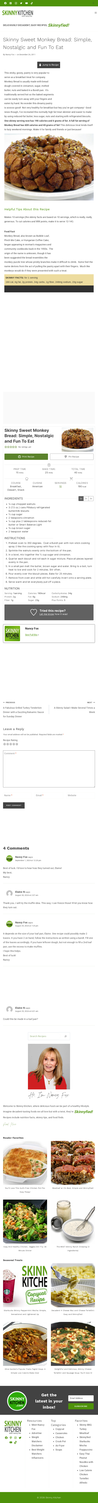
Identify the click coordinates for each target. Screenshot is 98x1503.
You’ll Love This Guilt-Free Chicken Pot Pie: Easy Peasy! (25, 1190)
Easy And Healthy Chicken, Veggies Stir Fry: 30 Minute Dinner (25, 1249)
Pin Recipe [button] (73, 456)
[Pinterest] (10, 3)
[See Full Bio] (38, 635)
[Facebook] (5, 3)
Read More (9, 1125)
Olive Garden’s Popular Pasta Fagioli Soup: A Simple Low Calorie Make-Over (25, 1371)
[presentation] (25, 1163)
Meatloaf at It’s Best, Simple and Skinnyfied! (73, 1188)
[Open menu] (95, 13)
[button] (5, 447)
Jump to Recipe (50, 64)
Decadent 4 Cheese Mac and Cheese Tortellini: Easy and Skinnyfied (73, 1312)
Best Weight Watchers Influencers (38, 1453)
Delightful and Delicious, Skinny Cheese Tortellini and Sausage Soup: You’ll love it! (73, 1371)
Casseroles (61, 1433)
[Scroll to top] (86, 1477)
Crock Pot (61, 1441)
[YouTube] (26, 3)
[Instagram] (16, 3)
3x (91, 498)
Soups (59, 1449)
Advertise (37, 1433)
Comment (10, 753)
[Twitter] (21, 3)
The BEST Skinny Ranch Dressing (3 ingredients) (73, 1249)
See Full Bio (31, 634)
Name (8, 795)
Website (72, 795)
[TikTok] (31, 3)
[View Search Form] (93, 3)
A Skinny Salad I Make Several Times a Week (74, 707)
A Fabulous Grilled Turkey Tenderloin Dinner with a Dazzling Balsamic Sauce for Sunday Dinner (23, 709)
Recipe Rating (10, 740)
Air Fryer (60, 1445)
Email (40, 795)
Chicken (60, 1437)
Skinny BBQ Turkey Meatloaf (85, 1428)
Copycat (60, 1429)
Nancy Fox (10, 55)
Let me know (47, 614)
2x (86, 498)
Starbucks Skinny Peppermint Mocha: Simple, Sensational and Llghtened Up (25, 1312)
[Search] (65, 1036)
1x (81, 498)
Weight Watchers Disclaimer (37, 1441)
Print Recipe (27, 456)
